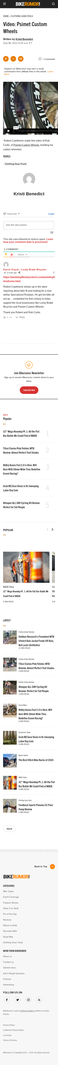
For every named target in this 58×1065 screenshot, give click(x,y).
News (28, 732)
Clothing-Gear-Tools (15, 164)
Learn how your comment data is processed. (28, 240)
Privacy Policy (9, 1025)
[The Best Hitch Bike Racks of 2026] (10, 761)
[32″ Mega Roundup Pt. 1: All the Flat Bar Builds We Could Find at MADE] (26, 567)
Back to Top (40, 866)
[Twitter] (17, 999)
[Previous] (47, 529)
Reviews (7, 919)
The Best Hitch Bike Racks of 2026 (36, 760)
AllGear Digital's (27, 1011)
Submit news (9, 967)
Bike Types (8, 891)
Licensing (7, 1035)
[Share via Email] (21, 59)
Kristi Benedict (24, 39)
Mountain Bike (10, 931)
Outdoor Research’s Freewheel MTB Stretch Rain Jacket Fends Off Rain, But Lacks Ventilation (36, 641)
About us (7, 956)
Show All (9, 828)
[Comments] (40, 59)
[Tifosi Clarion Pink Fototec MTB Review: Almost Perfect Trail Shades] (10, 664)
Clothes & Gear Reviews (26, 632)
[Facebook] (6, 999)
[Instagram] (28, 999)
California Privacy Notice (13, 1030)
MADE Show (8, 586)
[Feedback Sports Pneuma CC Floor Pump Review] (10, 806)
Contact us (8, 962)
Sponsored (22, 732)
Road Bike (8, 937)
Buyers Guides (23, 755)
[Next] (52, 529)
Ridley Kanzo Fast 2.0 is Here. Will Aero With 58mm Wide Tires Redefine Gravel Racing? (21, 469)
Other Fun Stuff (10, 908)
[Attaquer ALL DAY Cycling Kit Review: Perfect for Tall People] (10, 687)
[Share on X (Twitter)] (13, 59)
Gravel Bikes (23, 705)
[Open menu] (4, 4)
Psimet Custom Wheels (26, 145)
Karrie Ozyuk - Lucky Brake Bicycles (25, 269)
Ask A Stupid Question (14, 973)
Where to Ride (10, 925)
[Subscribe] (39, 999)
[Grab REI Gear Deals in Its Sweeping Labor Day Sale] (10, 738)
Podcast (7, 979)
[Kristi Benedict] (29, 180)
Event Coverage (11, 897)
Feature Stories (10, 902)
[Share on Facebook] (6, 59)
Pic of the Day (10, 914)
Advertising (8, 984)
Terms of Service (10, 1040)
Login (51, 213)
